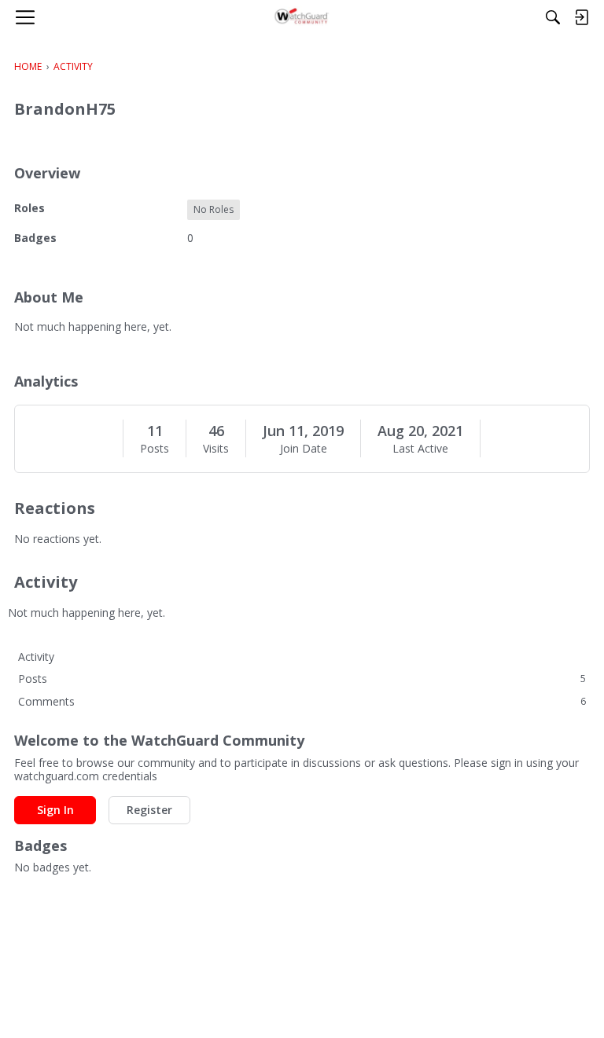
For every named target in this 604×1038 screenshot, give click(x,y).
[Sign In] (581, 17)
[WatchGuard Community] (302, 17)
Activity (36, 656)
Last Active (420, 449)
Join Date (303, 449)
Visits (216, 449)
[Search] (553, 17)
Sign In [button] (55, 809)
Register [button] (149, 809)
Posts (154, 449)
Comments (302, 701)
